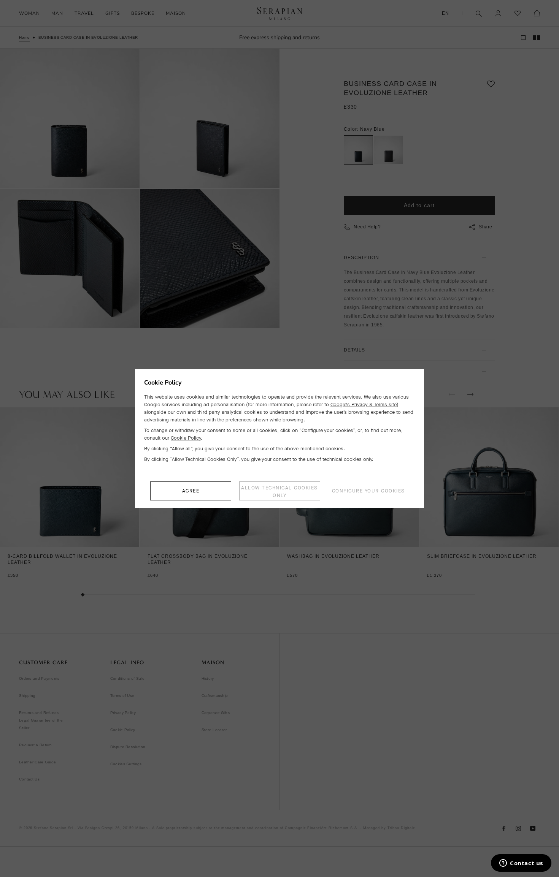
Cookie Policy (186, 438)
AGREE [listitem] (191, 491)
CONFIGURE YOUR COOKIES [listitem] (368, 491)
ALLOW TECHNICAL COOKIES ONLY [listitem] (279, 491)
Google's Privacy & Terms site (363, 404)
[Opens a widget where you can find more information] (521, 863)
